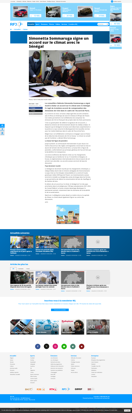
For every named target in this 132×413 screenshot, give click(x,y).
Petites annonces (75, 366)
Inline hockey (33, 376)
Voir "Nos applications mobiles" (94, 327)
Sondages (53, 376)
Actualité (31, 24)
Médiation (93, 370)
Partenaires (94, 368)
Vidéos (57, 24)
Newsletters (64, 346)
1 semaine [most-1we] (20, 268)
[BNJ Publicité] (28, 389)
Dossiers (12, 370)
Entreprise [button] (19, 1)
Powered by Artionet (88, 398)
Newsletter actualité (15, 374)
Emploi (33, 1)
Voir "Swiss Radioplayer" (43, 327)
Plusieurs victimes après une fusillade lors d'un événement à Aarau (97, 251)
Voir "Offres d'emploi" (68, 327)
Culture (12, 366)
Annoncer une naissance (57, 368)
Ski (31, 368)
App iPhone (73, 346)
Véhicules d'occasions (61, 1)
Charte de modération (96, 372)
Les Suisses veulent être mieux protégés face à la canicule (46, 286)
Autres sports (33, 380)
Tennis (32, 372)
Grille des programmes (56, 364)
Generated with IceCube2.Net (102, 398)
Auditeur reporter (14, 372)
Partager (33, 108)
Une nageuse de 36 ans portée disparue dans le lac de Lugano (21, 286)
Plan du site (32, 399)
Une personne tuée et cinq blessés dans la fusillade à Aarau (70, 251)
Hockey (32, 360)
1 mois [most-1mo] (28, 268)
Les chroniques (54, 360)
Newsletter (94, 376)
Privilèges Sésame (51, 1)
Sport (37, 24)
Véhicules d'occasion (76, 358)
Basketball (32, 362)
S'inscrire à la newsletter (60, 309)
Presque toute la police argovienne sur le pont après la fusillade (21, 251)
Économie (12, 364)
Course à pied (33, 378)
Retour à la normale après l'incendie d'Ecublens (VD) (45, 250)
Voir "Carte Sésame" (17, 327)
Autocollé (53, 374)
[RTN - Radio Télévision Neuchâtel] (53, 389)
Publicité (93, 364)
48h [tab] (13, 268)
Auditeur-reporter (117, 1)
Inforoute (24, 1)
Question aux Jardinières (57, 370)
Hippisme (32, 370)
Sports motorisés (34, 374)
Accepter (127, 410)
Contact (93, 374)
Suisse (25, 29)
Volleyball (32, 364)
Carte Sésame (43, 1)
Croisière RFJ (73, 24)
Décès (37, 1)
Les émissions (54, 358)
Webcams (29, 1)
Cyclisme (32, 366)
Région (11, 358)
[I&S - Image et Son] (91, 389)
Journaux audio (13, 368)
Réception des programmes (98, 360)
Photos (51, 24)
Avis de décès (74, 372)
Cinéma (73, 360)
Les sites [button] (13, 1)
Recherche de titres (55, 362)
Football (32, 358)
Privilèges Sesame (75, 362)
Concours (53, 378)
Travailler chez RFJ (95, 366)
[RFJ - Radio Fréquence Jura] (66, 389)
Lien (32, 113)
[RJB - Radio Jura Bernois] (41, 389)
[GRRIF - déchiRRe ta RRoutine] (78, 389)
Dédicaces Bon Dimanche (57, 366)
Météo (72, 364)
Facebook (37, 346)
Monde (12, 362)
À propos (93, 358)
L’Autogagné (54, 372)
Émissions (44, 24)
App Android (81, 346)
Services (64, 24)
